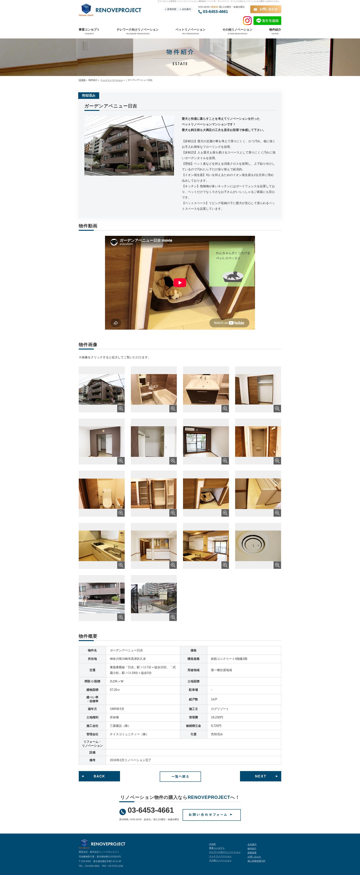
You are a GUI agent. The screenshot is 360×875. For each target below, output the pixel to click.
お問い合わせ (269, 9)
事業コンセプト (217, 848)
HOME (82, 80)
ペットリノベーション (111, 80)
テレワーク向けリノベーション (225, 852)
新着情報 (171, 9)
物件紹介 (252, 848)
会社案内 (186, 9)
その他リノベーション (220, 860)
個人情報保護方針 (257, 861)
